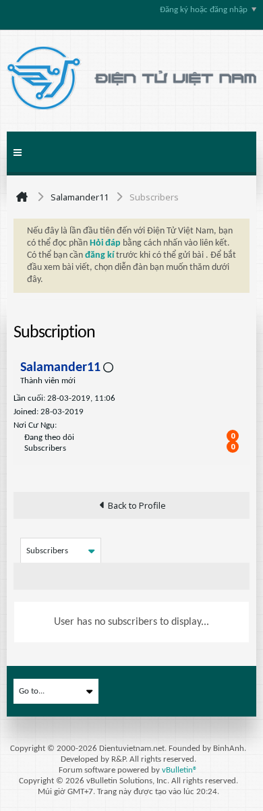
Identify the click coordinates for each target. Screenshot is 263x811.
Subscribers (45, 448)
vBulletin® (180, 770)
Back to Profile (137, 505)
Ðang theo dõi (49, 437)
